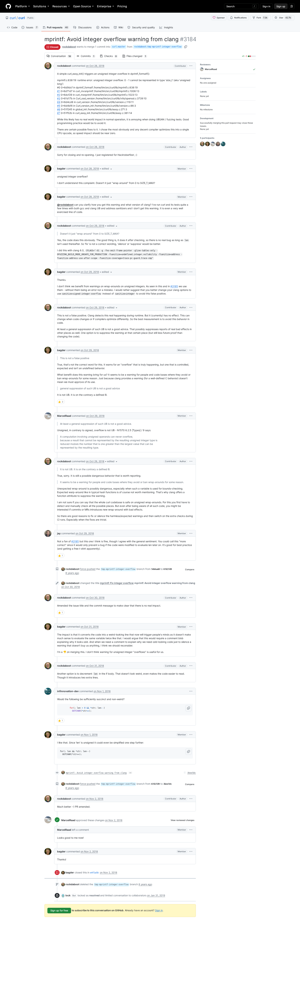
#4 (58, 102)
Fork (262, 17)
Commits (89, 56)
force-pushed (87, 568)
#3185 (174, 286)
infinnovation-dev (68, 691)
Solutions (39, 6)
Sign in (159, 910)
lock (67, 895)
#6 (58, 109)
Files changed (138, 56)
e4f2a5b (94, 872)
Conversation (62, 56)
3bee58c (191, 773)
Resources (59, 6)
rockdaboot (69, 46)
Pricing (122, 6)
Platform (21, 6)
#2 (58, 94)
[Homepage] (8, 6)
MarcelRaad (64, 415)
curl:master (118, 46)
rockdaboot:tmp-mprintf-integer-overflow (157, 46)
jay (59, 533)
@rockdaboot (65, 204)
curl (13, 18)
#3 (58, 98)
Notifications (240, 17)
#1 (58, 91)
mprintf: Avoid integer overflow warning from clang (96, 773)
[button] (191, 66)
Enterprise (104, 6)
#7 (58, 112)
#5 (58, 105)
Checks (112, 56)
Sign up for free (59, 910)
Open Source (82, 6)
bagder (61, 168)
